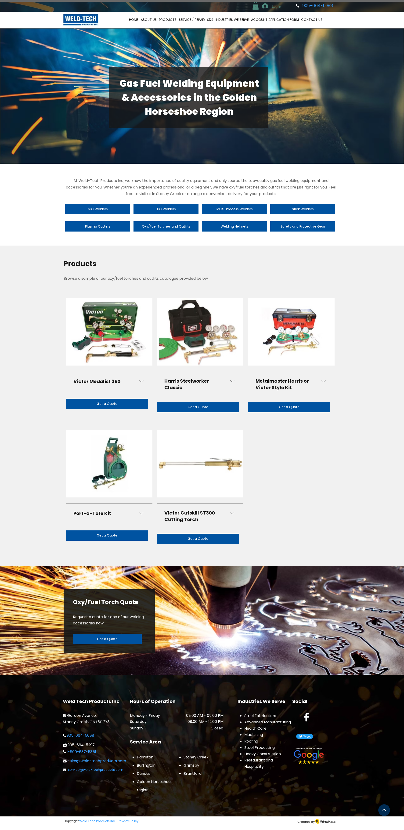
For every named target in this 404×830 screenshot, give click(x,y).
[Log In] (264, 6)
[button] (255, 6)
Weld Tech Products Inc (97, 821)
